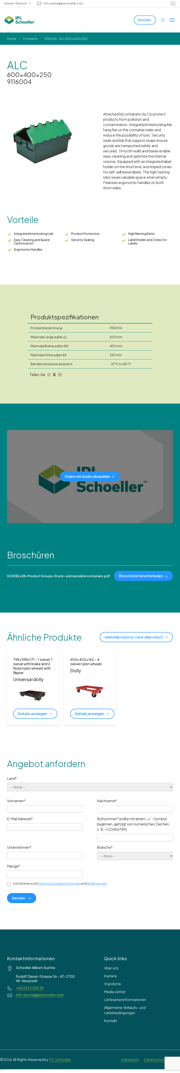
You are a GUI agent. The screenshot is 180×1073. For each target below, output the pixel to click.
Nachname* (107, 800)
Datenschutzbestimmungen (59, 883)
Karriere (110, 976)
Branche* (105, 847)
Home (11, 39)
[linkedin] (173, 3)
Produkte (30, 39)
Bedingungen (97, 883)
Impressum (130, 1059)
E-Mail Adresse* (20, 818)
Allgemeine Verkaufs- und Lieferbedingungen (125, 1010)
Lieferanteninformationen (125, 999)
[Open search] (163, 20)
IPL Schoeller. (60, 1059)
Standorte (112, 983)
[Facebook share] (49, 375)
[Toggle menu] (172, 20)
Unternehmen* (19, 847)
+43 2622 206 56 (30, 988)
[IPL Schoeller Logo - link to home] (20, 20)
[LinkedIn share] (60, 375)
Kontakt (110, 1020)
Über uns (111, 968)
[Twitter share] (54, 374)
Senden (18, 898)
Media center (115, 991)
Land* (12, 778)
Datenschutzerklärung (162, 1059)
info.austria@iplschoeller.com (63, 3)
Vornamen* (16, 800)
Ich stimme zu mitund (60, 883)
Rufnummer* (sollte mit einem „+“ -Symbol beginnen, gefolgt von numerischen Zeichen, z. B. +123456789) (133, 824)
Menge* (13, 866)
